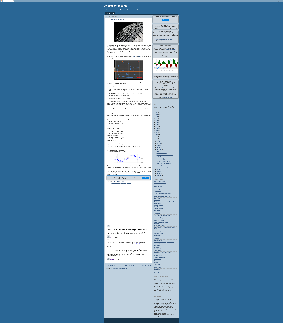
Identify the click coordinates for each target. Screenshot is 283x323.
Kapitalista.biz (157, 235)
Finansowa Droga (158, 212)
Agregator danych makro (159, 181)
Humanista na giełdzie (159, 220)
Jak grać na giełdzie (158, 233)
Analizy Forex (157, 198)
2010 (157, 140)
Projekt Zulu (157, 264)
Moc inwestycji (157, 245)
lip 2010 (159, 151)
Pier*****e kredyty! (158, 255)
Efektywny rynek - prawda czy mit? (165, 165)
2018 (157, 124)
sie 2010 (159, 149)
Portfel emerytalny (158, 260)
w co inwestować (158, 271)
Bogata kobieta (157, 203)
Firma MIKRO (157, 213)
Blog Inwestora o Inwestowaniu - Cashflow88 (164, 201)
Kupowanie (156, 238)
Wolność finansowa (158, 272)
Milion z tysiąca (157, 243)
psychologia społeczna (167, 97)
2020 (157, 120)
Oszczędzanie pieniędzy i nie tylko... (162, 252)
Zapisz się (145, 177)
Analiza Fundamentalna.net (160, 183)
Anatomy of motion (158, 186)
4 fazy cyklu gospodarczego (115, 19)
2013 (157, 134)
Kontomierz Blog (158, 236)
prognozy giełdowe (126, 183)
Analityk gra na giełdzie (159, 194)
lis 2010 (159, 143)
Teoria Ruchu (157, 184)
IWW (139, 56)
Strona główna (110, 13)
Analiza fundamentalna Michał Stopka (162, 196)
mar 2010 (159, 175)
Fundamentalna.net (165, 42)
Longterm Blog (157, 189)
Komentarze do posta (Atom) (119, 268)
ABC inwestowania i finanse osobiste (162, 193)
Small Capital (157, 269)
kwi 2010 (159, 173)
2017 (157, 126)
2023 (157, 114)
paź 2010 (159, 145)
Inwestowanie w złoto (159, 225)
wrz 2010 (159, 147)
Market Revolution (158, 240)
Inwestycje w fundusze (159, 231)
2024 (157, 112)
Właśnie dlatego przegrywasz (164, 167)
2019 (157, 122)
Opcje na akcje (157, 250)
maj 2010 (159, 171)
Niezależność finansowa (159, 248)
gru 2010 (159, 141)
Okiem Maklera (157, 191)
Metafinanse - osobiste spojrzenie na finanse (164, 242)
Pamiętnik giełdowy (158, 254)
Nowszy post (110, 265)
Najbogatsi (156, 247)
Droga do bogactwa (158, 205)
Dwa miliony (157, 210)
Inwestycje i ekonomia (159, 230)
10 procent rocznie (115, 5)
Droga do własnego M (159, 206)
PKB (134, 56)
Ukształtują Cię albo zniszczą (164, 161)
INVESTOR (156, 223)
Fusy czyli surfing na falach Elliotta (162, 215)
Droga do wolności (158, 208)
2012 (157, 136)
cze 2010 (159, 169)
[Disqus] (129, 204)
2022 (157, 116)
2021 (157, 118)
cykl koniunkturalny (116, 183)
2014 (157, 132)
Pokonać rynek (157, 259)
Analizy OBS (157, 200)
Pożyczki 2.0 (157, 262)
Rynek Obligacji (157, 267)
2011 (157, 138)
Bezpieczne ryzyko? (162, 153)
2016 (157, 128)
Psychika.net (157, 265)
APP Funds (156, 188)
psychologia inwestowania (165, 87)
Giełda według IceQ (158, 217)
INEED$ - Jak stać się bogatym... (161, 222)
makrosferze (174, 77)
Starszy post (146, 265)
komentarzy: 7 (120, 181)
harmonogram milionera (159, 218)
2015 (157, 130)
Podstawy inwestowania (159, 257)
